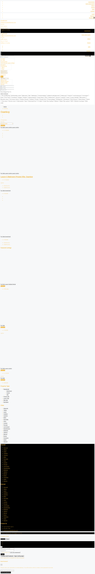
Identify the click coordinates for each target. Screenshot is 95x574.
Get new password (5, 572)
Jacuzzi (58, 97)
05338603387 (4, 20)
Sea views (4, 101)
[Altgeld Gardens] (6, 81)
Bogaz (5, 436)
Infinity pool (51, 97)
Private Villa (6, 396)
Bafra (5, 417)
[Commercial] (6, 66)
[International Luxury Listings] (8, 63)
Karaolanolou (7, 428)
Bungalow (6, 402)
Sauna (88, 99)
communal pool (77, 95)
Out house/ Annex (14, 99)
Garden (25, 97)
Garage (20, 97)
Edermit (5, 441)
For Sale (3, 127)
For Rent (3, 284)
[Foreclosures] (8, 61)
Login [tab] (5, 542)
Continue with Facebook (7, 556)
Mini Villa (6, 400)
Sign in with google (19, 556)
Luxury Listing (8, 127)
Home (5, 106)
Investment (8, 190)
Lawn (68, 97)
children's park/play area (53, 95)
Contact (92, 11)
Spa (26, 101)
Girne (5, 421)
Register (92, 16)
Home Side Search (90, 4)
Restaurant (66, 99)
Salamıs (5, 432)
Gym (46, 97)
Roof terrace (74, 99)
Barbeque (34, 95)
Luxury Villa (6, 398)
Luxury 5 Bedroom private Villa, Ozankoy (17, 177)
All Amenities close (16, 95)
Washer (56, 101)
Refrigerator (59, 99)
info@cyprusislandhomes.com (8, 22)
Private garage (51, 99)
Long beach (7, 427)
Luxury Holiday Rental (10, 284)
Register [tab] (6, 544)
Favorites (91, 17)
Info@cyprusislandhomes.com (11, 530)
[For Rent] (8, 59)
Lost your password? (15, 552)
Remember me (6, 552)
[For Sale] (8, 60)
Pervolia (5, 425)
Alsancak (6, 408)
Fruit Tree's (7, 97)
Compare (3, 539)
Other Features (4, 93)
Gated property (32, 97)
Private (36, 99)
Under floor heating (48, 101)
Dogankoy (6, 438)
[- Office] (6, 67)
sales (93, 9)
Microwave (82, 97)
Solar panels (20, 101)
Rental (92, 7)
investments (91, 2)
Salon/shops (82, 99)
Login (93, 14)
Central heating (42, 95)
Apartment (9, 391)
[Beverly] (6, 84)
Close (7, 539)
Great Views (40, 97)
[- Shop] (6, 69)
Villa (7, 394)
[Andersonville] (6, 83)
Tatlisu (5, 410)
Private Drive (43, 99)
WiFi (72, 101)
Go (2, 76)
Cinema (70, 95)
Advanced (3, 74)
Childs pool (63, 95)
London (5, 423)
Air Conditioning (6, 95)
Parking (31, 99)
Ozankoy (6, 415)
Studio (8, 393)
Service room (12, 101)
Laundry (63, 97)
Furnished (14, 97)
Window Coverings (79, 101)
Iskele (5, 439)
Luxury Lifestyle (74, 97)
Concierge (85, 95)
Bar (29, 95)
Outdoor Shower (24, 99)
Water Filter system (65, 101)
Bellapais (6, 430)
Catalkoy (6, 414)
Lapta (5, 412)
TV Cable (39, 101)
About (92, 5)
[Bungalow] (6, 65)
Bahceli (5, 434)
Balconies (24, 95)
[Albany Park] (6, 80)
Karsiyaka (6, 419)
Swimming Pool (32, 101)
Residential (6, 389)
